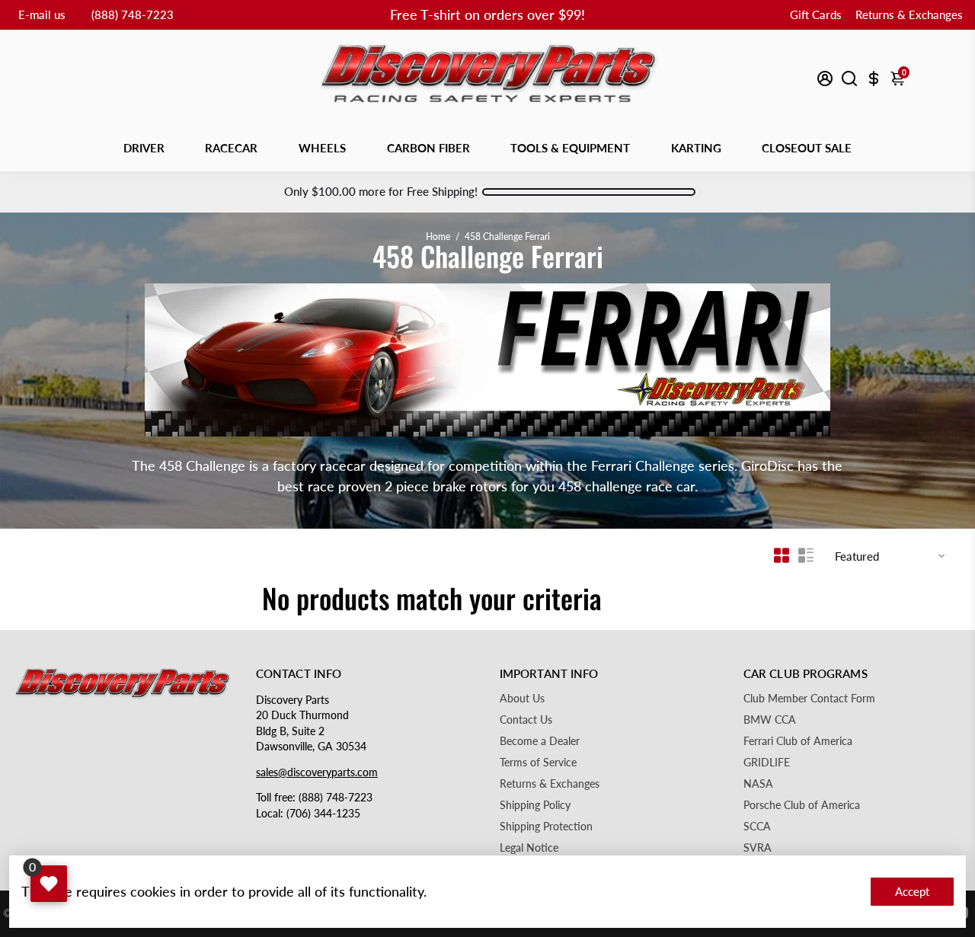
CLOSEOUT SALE (807, 148)
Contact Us (526, 720)
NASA (758, 784)
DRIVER (144, 148)
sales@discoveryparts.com (317, 772)
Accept (912, 891)
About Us (522, 698)
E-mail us (42, 14)
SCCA (757, 826)
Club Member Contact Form (809, 698)
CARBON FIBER (428, 148)
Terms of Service (538, 762)
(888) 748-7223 (132, 14)
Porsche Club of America (801, 805)
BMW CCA (769, 720)
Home (438, 236)
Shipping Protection (546, 826)
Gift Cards (816, 14)
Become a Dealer (540, 741)
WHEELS (322, 148)
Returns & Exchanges (909, 14)
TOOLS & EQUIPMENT (570, 148)
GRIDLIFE (766, 762)
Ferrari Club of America (797, 741)
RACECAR (231, 148)
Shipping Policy (535, 805)
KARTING (696, 148)
